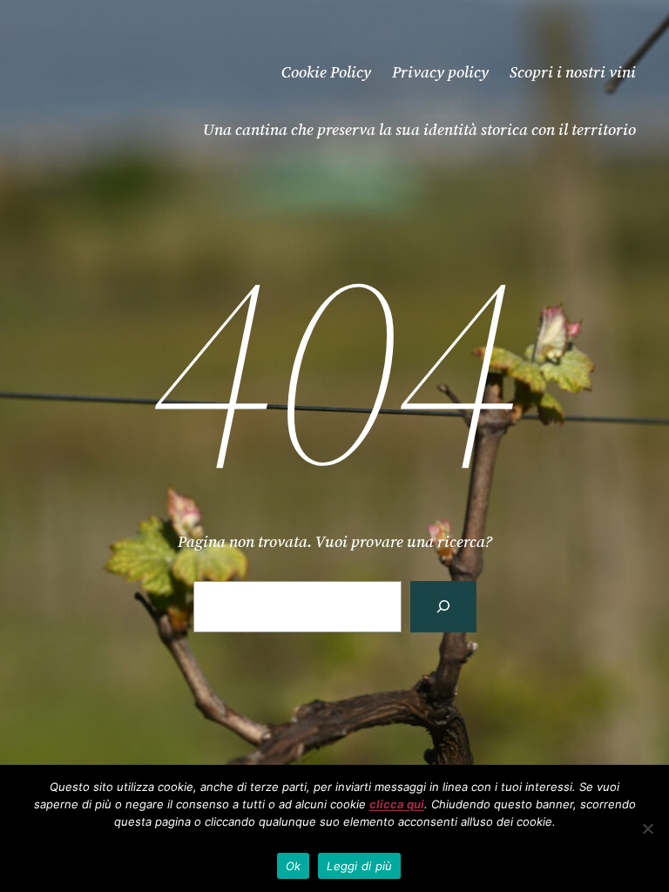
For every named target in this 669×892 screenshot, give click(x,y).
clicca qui (396, 804)
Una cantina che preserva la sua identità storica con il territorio (419, 129)
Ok (293, 866)
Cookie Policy (326, 72)
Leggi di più (359, 866)
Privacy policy (440, 72)
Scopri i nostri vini (573, 72)
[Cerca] (443, 606)
